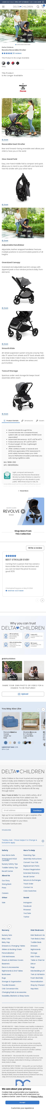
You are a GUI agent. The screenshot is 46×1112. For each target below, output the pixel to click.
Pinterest (27, 909)
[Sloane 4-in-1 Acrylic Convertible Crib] (30, 721)
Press (4, 887)
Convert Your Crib (30, 862)
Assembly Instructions (32, 859)
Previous (37, 600)
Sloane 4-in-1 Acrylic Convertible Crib (28, 735)
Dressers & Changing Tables (13, 946)
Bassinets (6, 963)
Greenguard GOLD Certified (9, 860)
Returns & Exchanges (32, 880)
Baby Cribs (6, 939)
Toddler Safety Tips (10, 867)
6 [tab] (22, 44)
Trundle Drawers (8, 985)
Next (42, 600)
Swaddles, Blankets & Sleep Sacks (15, 996)
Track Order (28, 884)
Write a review (35, 548)
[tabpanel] (23, 26)
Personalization (8, 953)
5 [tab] (21, 44)
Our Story (6, 880)
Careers (5, 893)
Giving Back (6, 884)
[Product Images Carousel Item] (23, 26)
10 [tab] (28, 44)
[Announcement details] (43, 841)
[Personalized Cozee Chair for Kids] (11, 721)
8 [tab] (25, 44)
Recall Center (7, 871)
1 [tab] (15, 44)
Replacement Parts (31, 866)
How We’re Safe (8, 855)
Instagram (27, 902)
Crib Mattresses (8, 956)
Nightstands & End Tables (12, 971)
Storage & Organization (11, 981)
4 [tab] (19, 44)
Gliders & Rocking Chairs (12, 949)
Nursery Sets (7, 935)
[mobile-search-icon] (38, 6)
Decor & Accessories (10, 967)
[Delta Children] (23, 772)
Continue (37, 810)
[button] (7, 53)
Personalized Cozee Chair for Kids (9, 735)
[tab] (11, 421)
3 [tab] (18, 44)
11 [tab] (29, 44)
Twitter (26, 917)
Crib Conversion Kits (10, 988)
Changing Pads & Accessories (14, 992)
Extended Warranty (31, 873)
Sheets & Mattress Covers (12, 960)
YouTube (27, 913)
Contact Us (28, 887)
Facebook (27, 906)
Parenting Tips (29, 855)
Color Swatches (29, 891)
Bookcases (6, 974)
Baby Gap (6, 942)
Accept (22, 1102)
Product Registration (31, 869)
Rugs (4, 978)
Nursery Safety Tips (10, 864)
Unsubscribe (6, 830)
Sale (3, 902)
